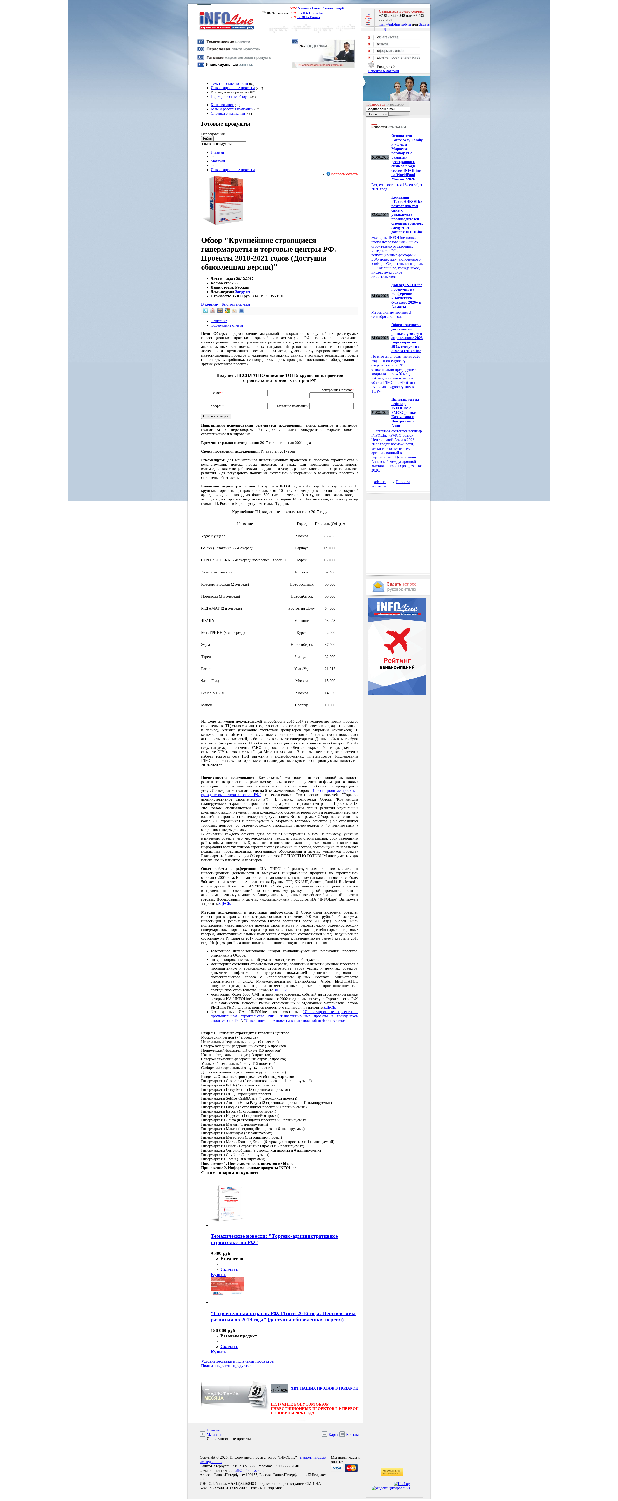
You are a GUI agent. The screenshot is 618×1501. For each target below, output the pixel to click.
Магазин (218, 161)
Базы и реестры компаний (232, 109)
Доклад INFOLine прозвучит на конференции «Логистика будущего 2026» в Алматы (406, 296)
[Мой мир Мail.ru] (219, 312)
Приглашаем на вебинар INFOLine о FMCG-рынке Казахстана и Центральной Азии (405, 412)
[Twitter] (205, 312)
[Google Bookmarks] (227, 312)
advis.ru (380, 482)
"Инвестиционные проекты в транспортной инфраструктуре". (295, 1020)
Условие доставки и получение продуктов (237, 1361)
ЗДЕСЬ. (224, 903)
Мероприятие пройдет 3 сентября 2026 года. (391, 314)
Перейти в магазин (383, 71)
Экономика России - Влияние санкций (320, 8)
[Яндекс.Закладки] (212, 312)
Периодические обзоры (230, 96)
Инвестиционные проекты (233, 88)
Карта (333, 1434)
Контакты (354, 1434)
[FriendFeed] (241, 312)
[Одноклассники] (234, 312)
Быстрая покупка (236, 304)
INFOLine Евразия (308, 17)
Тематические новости (229, 83)
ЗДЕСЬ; (280, 990)
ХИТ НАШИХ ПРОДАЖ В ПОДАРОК (324, 1388)
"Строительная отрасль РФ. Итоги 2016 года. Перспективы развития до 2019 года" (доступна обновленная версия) (283, 1316)
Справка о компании (228, 113)
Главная (217, 152)
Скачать (229, 1269)
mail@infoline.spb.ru (395, 24)
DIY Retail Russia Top (310, 12)
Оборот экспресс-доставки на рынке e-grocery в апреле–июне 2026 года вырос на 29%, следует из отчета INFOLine (407, 338)
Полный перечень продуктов (226, 1366)
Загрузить (243, 292)
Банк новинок (222, 105)
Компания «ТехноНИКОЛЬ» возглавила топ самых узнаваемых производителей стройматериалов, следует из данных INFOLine (407, 214)
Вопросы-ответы (344, 174)
